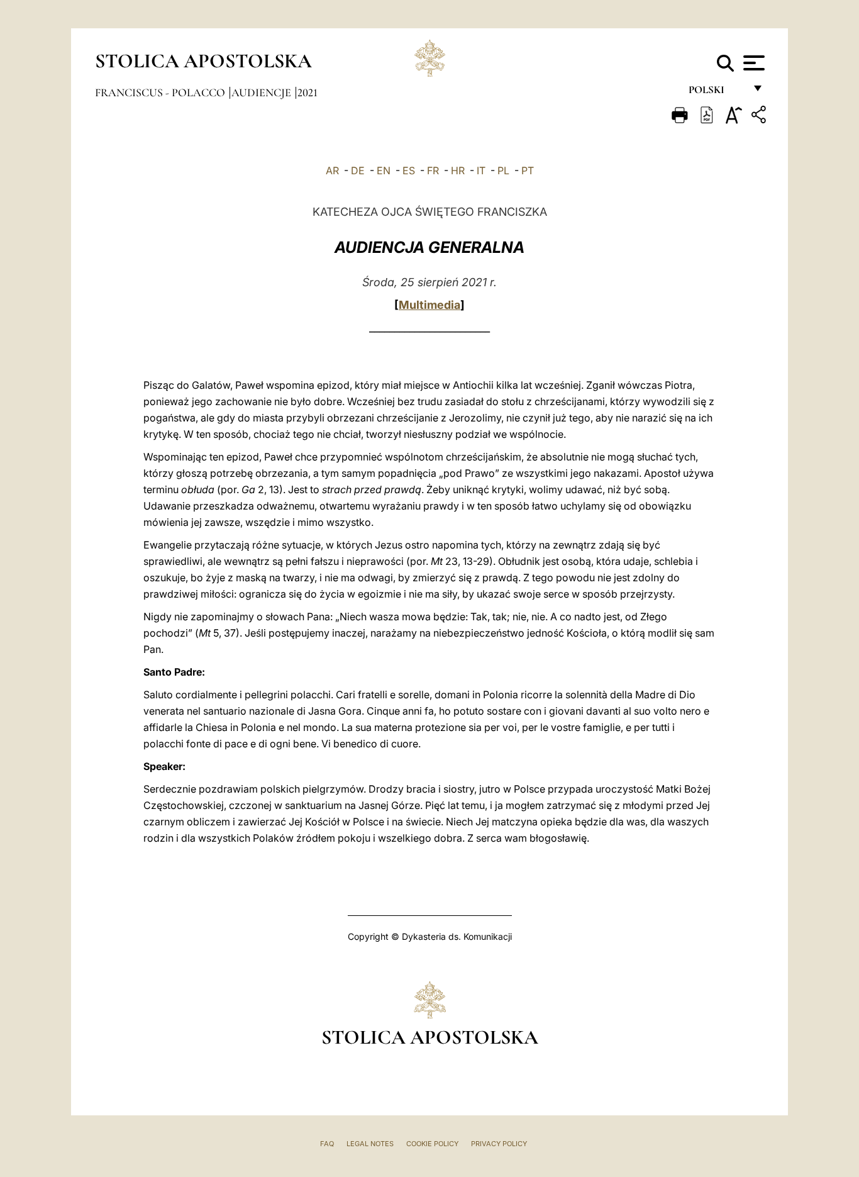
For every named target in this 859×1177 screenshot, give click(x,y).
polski (716, 93)
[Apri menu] (752, 63)
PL (503, 170)
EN (384, 170)
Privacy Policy (499, 1143)
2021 (307, 92)
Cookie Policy (432, 1143)
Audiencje (262, 92)
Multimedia (429, 304)
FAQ (327, 1143)
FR (433, 170)
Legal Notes (370, 1143)
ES (408, 170)
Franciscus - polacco (161, 92)
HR (458, 170)
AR (332, 170)
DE (358, 170)
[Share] (760, 117)
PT (527, 170)
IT (481, 170)
